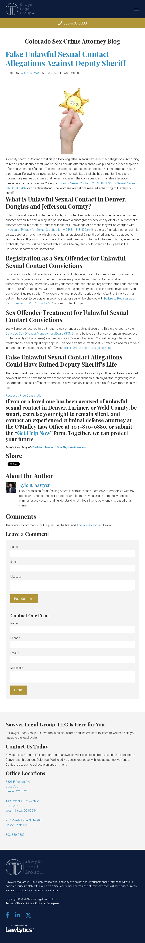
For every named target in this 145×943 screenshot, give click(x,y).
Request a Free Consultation (24, 395)
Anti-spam (52, 903)
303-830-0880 (75, 23)
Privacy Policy (34, 903)
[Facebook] (7, 915)
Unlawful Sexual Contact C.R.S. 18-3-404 (86, 183)
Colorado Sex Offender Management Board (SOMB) (40, 333)
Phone (15, 638)
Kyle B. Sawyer (30, 73)
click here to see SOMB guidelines (87, 348)
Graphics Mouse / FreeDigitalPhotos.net (58, 447)
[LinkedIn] (17, 915)
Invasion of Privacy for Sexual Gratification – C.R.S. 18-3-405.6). (48, 229)
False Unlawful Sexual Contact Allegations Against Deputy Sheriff (66, 58)
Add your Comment (90, 525)
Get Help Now (33, 432)
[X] (28, 915)
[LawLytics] (20, 929)
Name (14, 546)
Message (15, 576)
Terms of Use (14, 903)
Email (13, 561)
